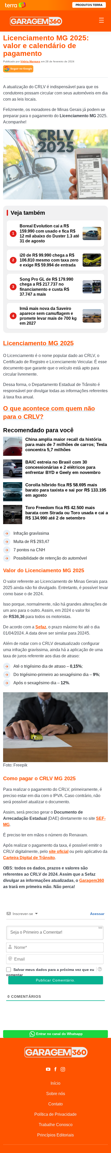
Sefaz (40, 627)
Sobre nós (55, 1093)
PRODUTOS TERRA (89, 4)
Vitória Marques (30, 61)
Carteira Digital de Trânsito (29, 858)
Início (55, 1083)
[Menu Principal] (101, 20)
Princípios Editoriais (55, 1135)
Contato (55, 1104)
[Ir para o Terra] (15, 5)
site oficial (58, 851)
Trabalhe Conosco (56, 1124)
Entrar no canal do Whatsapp (59, 1034)
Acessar (96, 914)
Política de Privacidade (55, 1114)
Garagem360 (91, 880)
